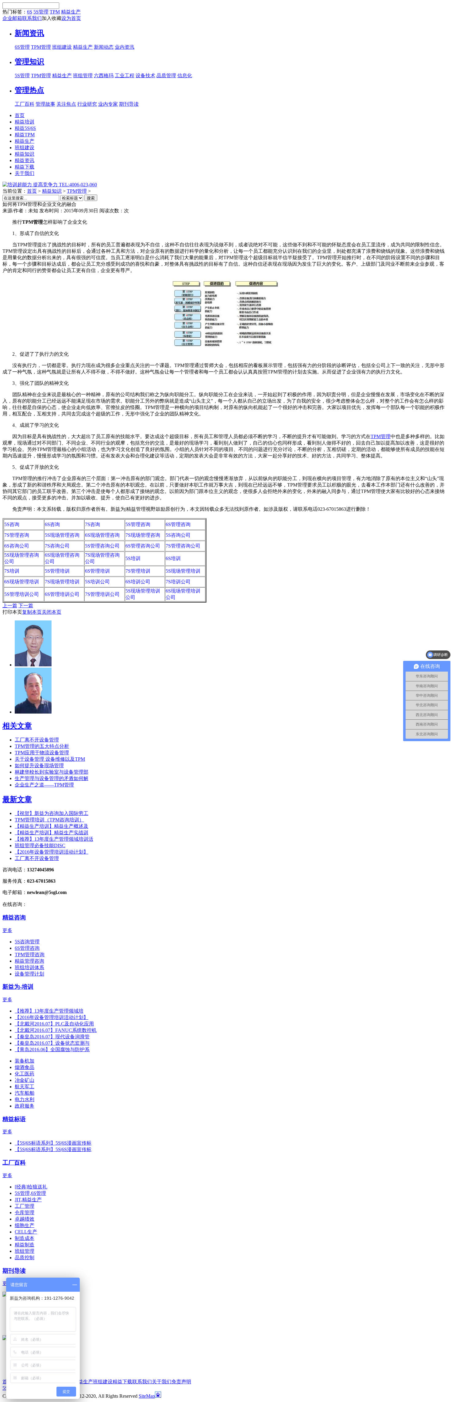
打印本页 (12, 612)
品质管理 (166, 75)
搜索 (91, 198)
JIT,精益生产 (28, 1199)
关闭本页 (51, 612)
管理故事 (45, 104)
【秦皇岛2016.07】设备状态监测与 (52, 1043)
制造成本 (24, 1238)
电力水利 (24, 1099)
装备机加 (24, 1060)
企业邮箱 (12, 18)
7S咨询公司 (57, 545)
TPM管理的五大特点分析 (42, 746)
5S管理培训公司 (21, 594)
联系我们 (32, 18)
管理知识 (29, 62)
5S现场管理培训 (183, 571)
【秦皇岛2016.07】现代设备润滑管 (52, 1036)
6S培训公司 (137, 581)
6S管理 (22, 47)
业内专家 (108, 104)
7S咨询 (92, 524)
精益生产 (71, 11)
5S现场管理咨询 (62, 535)
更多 (7, 930)
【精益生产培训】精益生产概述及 (51, 826)
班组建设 (62, 47)
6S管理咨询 (178, 524)
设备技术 (145, 75)
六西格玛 (104, 75)
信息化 (184, 75)
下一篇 (25, 605)
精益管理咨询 (29, 961)
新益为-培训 (17, 986)
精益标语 (14, 1119)
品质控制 (24, 1257)
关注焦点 (66, 104)
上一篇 (9, 605)
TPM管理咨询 (29, 954)
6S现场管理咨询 (102, 535)
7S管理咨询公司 (183, 545)
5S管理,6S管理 (30, 1193)
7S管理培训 (137, 571)
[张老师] (33, 664)
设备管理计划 (29, 973)
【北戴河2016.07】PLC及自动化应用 (54, 1023)
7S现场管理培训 (62, 581)
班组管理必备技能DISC (40, 845)
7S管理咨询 (16, 535)
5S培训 (133, 558)
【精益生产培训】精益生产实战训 (51, 832)
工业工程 (124, 75)
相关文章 (17, 726)
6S (29, 11)
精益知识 (52, 191)
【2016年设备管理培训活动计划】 (51, 851)
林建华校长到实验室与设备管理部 (51, 772)
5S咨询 (11, 524)
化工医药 (24, 1073)
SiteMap (147, 1396)
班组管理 (83, 75)
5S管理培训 (57, 571)
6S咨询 (52, 524)
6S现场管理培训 (21, 581)
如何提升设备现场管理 (39, 765)
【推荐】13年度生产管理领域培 (49, 1011)
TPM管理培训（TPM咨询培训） (49, 819)
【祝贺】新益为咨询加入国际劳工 (51, 813)
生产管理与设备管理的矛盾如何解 (51, 778)
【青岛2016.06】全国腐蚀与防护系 (52, 1049)
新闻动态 (104, 47)
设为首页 (71, 18)
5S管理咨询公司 (102, 545)
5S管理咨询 (137, 524)
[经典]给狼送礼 (31, 1186)
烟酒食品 (24, 1067)
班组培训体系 (29, 967)
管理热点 (29, 90)
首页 (32, 191)
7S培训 (11, 571)
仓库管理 (24, 1212)
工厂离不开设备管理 (37, 739)
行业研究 (87, 104)
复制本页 (32, 612)
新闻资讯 (29, 33)
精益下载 (122, 1381)
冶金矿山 (24, 1080)
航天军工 (24, 1086)
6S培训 (173, 558)
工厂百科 (24, 104)
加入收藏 (51, 18)
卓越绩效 (24, 1219)
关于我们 (162, 1381)
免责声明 (181, 1381)
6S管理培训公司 (62, 594)
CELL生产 (26, 1231)
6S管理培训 (97, 571)
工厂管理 (24, 1206)
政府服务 (24, 1105)
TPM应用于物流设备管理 (42, 752)
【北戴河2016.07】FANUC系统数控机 (56, 1030)
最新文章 (17, 799)
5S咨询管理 (27, 941)
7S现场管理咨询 (142, 535)
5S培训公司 (97, 581)
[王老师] (33, 711)
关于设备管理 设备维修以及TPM (50, 759)
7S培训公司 (178, 581)
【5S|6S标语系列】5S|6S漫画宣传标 (53, 1143)
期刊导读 (129, 104)
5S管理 (40, 11)
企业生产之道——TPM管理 (44, 784)
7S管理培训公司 (102, 594)
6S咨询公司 (16, 545)
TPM (55, 11)
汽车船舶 (24, 1093)
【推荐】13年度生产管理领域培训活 (54, 839)
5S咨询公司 (178, 535)
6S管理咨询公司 (142, 545)
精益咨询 (14, 917)
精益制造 (24, 1244)
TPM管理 (41, 47)
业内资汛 (124, 47)
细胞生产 (24, 1225)
